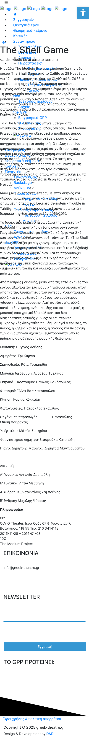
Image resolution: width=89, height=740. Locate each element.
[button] (83, 13)
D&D (50, 734)
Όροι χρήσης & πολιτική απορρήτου (32, 719)
